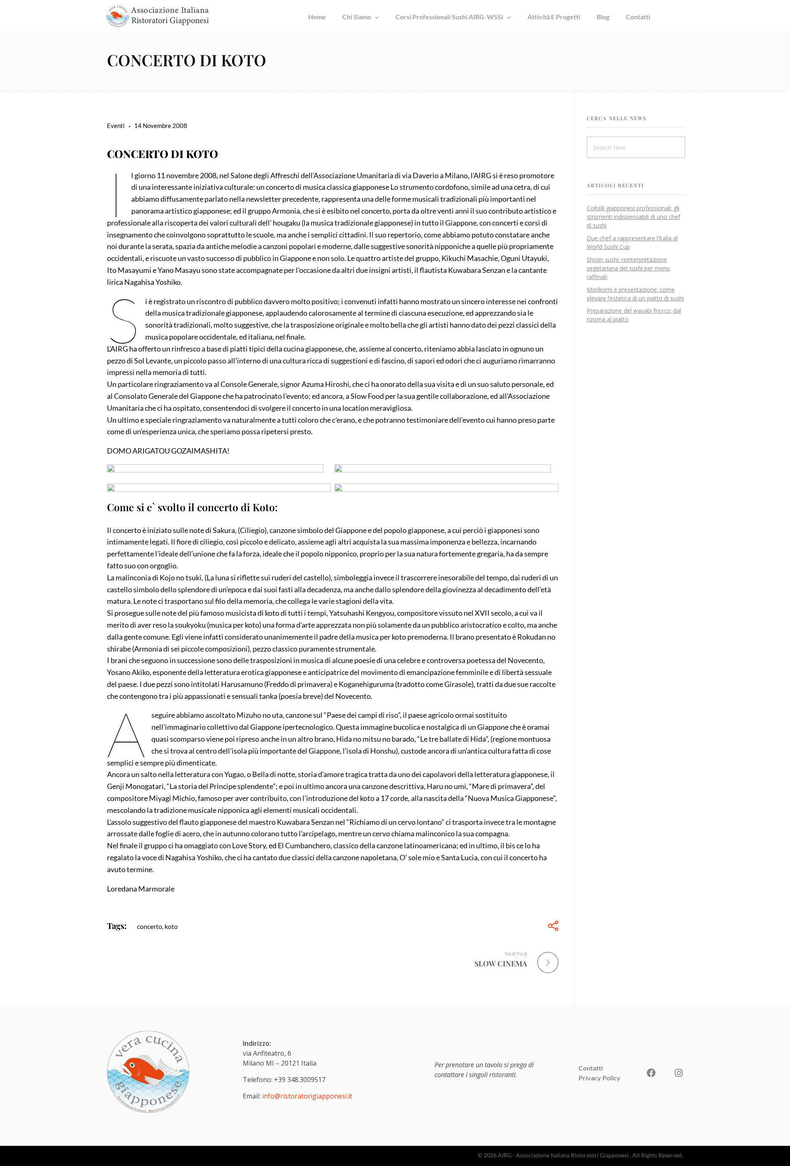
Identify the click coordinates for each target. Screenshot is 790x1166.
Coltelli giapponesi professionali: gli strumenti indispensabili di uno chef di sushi (633, 216)
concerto (149, 926)
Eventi (116, 125)
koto (171, 926)
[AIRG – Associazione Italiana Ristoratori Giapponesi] (157, 15)
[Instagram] (678, 1073)
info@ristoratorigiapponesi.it (307, 1096)
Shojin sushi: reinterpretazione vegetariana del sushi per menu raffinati (628, 268)
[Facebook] (651, 1073)
